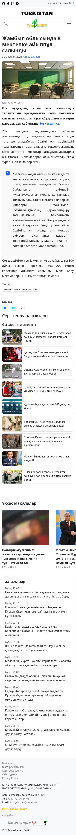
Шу (35, 289)
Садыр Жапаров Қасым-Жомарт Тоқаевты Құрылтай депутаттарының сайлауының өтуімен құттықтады (34, 695)
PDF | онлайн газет (14, 809)
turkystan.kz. (50, 123)
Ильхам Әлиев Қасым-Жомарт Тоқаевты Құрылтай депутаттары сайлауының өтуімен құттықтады (36, 611)
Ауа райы (8, 815)
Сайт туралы (9, 774)
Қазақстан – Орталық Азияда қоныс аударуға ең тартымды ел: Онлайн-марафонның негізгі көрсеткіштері (36, 714)
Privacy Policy (10, 778)
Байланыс (8, 763)
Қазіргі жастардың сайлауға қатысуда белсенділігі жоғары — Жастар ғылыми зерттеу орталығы (37, 631)
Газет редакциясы (13, 767)
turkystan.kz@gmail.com (24, 802)
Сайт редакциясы (13, 770)
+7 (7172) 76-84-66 (18, 798)
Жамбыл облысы (22, 289)
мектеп (7, 289)
